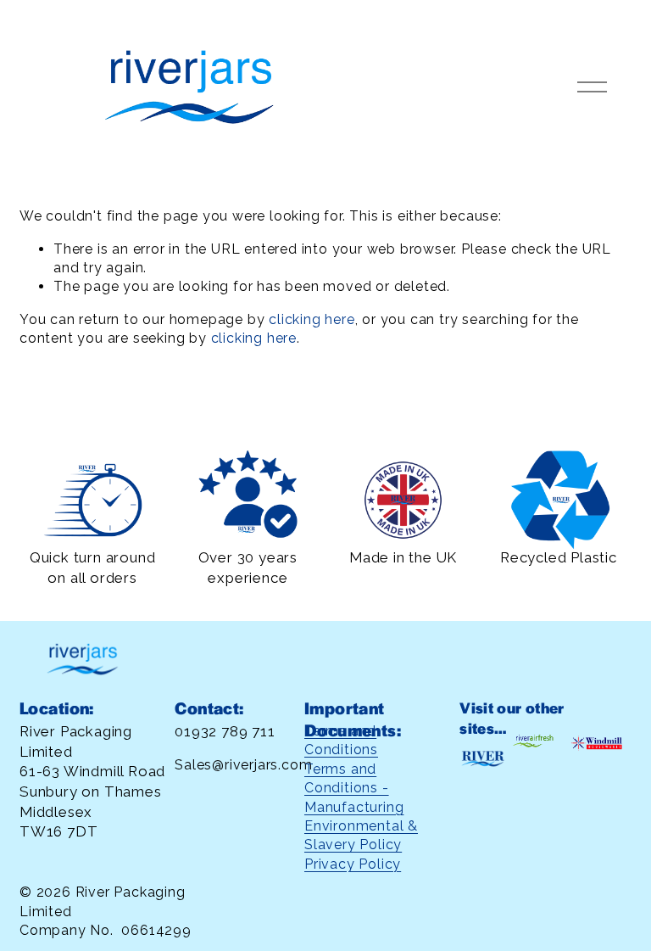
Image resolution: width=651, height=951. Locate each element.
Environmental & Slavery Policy (361, 835)
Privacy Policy (352, 864)
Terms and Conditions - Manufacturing (353, 788)
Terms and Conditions (341, 740)
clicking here (311, 319)
